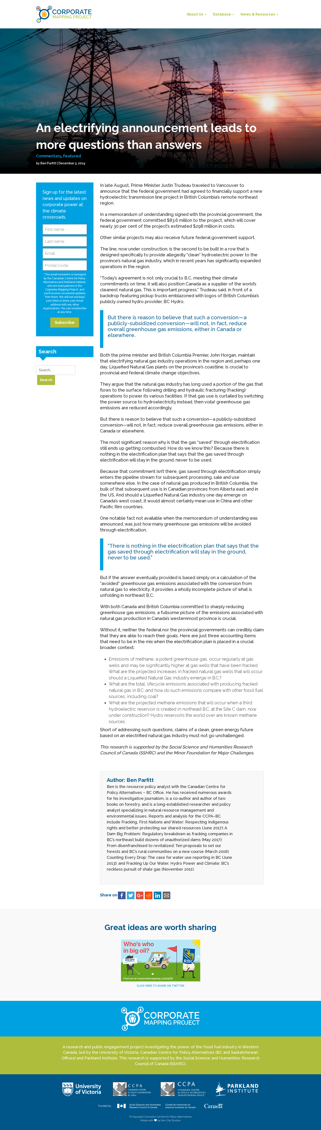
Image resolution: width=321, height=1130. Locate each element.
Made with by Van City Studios (160, 1120)
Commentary (48, 156)
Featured (72, 156)
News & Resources (258, 14)
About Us (195, 14)
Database (222, 14)
